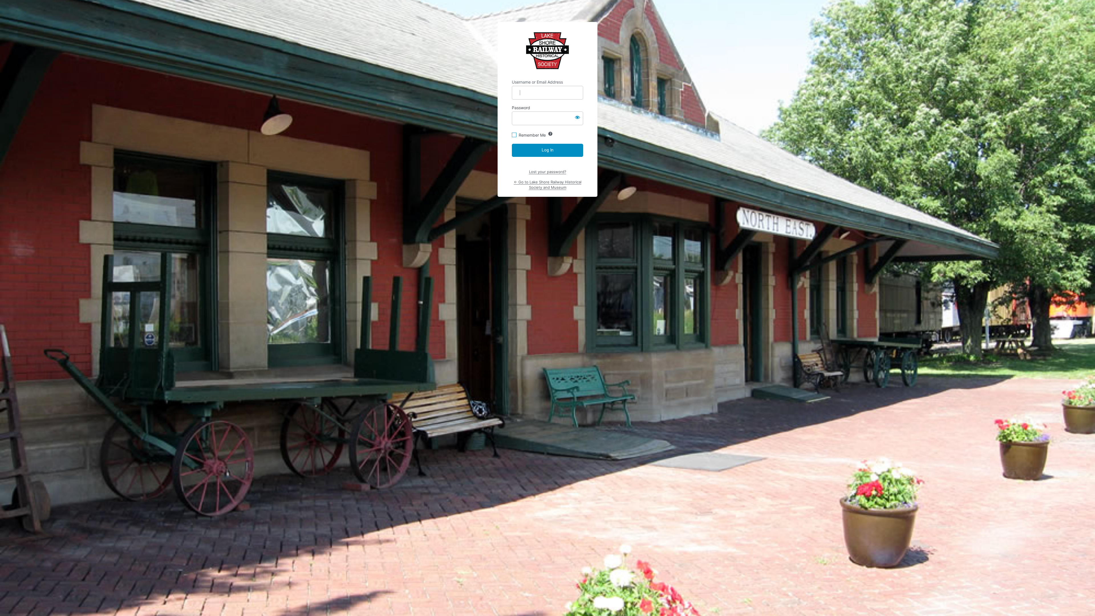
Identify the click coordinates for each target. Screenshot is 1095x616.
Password (521, 107)
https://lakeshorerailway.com (547, 50)
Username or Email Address (537, 82)
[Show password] (577, 117)
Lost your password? (547, 171)
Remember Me (532, 135)
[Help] (550, 133)
